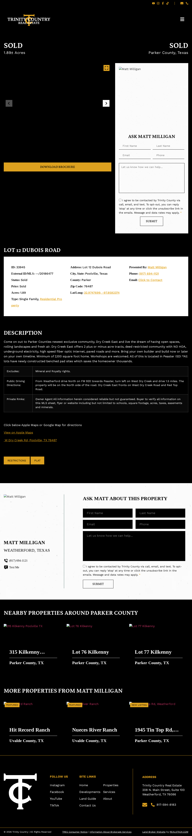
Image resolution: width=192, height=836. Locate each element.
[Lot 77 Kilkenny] (158, 646)
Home (83, 785)
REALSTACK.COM (179, 832)
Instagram (57, 785)
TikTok (54, 805)
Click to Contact (150, 280)
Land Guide (87, 798)
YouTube (56, 798)
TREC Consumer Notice (75, 832)
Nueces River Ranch (94, 730)
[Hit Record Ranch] (33, 724)
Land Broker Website (154, 832)
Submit (151, 221)
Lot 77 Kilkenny (153, 652)
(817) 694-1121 (149, 273)
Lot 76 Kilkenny (90, 652)
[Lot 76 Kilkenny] (96, 646)
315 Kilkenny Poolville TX (24, 652)
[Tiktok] (167, 3)
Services (109, 792)
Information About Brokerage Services (110, 832)
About (107, 798)
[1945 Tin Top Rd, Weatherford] (158, 724)
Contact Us (87, 805)
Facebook (57, 792)
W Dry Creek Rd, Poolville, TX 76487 (30, 440)
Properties (110, 785)
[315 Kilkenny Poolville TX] (33, 646)
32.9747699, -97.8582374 (102, 292)
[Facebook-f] (162, 3)
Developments (89, 792)
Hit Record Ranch (29, 730)
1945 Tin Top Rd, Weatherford (154, 730)
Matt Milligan (157, 267)
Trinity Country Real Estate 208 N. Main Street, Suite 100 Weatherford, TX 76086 (164, 790)
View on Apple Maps (18, 432)
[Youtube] (153, 3)
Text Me (14, 567)
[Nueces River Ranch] (96, 724)
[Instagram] (158, 3)
